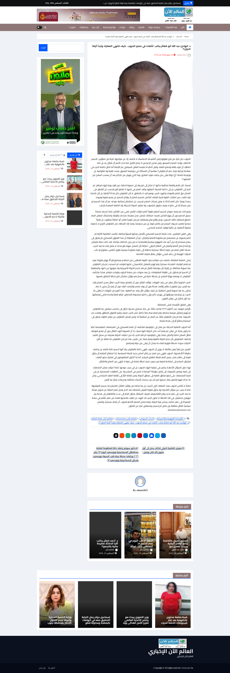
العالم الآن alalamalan (126, 418)
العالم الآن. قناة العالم (102, 418)
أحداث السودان (147, 418)
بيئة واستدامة (109, 27)
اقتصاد (141, 27)
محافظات (83, 27)
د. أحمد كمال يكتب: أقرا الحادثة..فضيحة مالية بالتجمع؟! (107, 543)
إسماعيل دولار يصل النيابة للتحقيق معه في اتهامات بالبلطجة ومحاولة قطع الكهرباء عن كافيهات (96, 621)
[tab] (44, 155)
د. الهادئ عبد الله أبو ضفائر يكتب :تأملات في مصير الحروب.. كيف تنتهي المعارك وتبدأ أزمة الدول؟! (144, 422)
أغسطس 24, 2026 (176, 553)
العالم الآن (109, 550)
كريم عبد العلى (178, 550)
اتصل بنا (51, 668)
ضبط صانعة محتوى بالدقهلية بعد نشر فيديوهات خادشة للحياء (52, 164)
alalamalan (186, 668)
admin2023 (182, 55)
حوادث (122, 27)
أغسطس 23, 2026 (106, 553)
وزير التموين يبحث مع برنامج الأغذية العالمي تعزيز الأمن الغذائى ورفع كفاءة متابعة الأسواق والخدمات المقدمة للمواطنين (135, 624)
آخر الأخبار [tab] (73, 155)
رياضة (131, 27)
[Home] (190, 27)
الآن (183, 27)
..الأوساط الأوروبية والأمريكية (170, 418)
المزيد (72, 27)
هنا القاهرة (171, 27)
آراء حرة (95, 27)
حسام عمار (144, 550)
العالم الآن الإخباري (170, 651)
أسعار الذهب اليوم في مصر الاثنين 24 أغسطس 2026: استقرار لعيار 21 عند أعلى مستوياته (140, 546)
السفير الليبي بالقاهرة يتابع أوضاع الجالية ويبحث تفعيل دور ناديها (175, 545)
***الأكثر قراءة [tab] (56, 155)
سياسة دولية (154, 27)
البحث (43, 47)
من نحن (42, 668)
